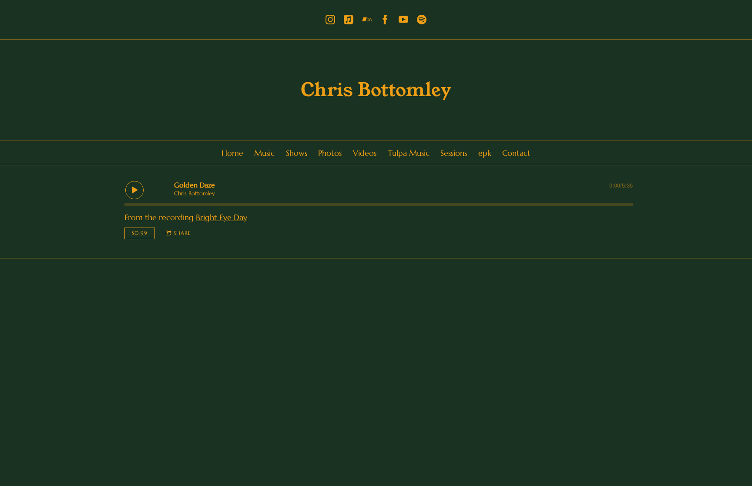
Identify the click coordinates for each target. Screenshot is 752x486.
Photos (330, 153)
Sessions (453, 153)
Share (182, 233)
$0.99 (140, 233)
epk (484, 153)
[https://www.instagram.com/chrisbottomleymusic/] (330, 19)
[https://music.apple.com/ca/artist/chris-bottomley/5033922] (348, 19)
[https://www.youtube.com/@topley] (403, 19)
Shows (296, 153)
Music (264, 153)
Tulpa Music (409, 153)
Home (232, 153)
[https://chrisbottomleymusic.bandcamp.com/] (367, 19)
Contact (516, 153)
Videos (364, 153)
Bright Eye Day (221, 217)
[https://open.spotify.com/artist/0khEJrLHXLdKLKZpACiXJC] (421, 19)
